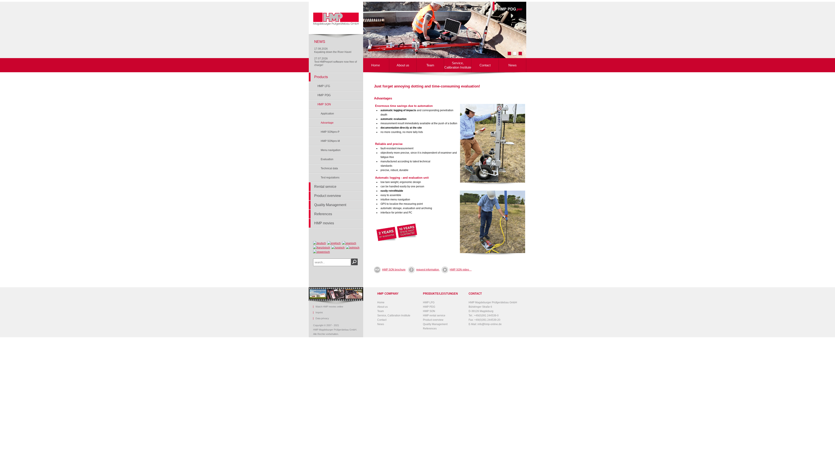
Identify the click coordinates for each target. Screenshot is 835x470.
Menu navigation (331, 150)
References (323, 214)
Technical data (329, 168)
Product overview (327, 196)
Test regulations (330, 177)
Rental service (325, 186)
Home (375, 65)
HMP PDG (324, 95)
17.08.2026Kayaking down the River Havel (332, 50)
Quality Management (330, 205)
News (512, 65)
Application (327, 113)
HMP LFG (323, 86)
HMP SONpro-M (330, 141)
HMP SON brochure (394, 269)
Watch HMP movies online (329, 307)
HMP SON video (461, 269)
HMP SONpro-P (330, 131)
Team (430, 65)
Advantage (327, 122)
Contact (485, 65)
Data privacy (322, 318)
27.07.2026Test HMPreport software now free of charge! (335, 62)
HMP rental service (434, 315)
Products (321, 77)
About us (403, 65)
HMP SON (324, 104)
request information (428, 269)
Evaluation (327, 159)
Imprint (319, 312)
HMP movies (324, 223)
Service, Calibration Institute (457, 65)
